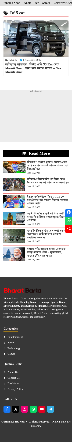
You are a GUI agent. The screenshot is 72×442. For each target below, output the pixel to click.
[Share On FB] (68, 213)
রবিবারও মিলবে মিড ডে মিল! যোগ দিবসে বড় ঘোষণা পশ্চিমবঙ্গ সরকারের (48, 181)
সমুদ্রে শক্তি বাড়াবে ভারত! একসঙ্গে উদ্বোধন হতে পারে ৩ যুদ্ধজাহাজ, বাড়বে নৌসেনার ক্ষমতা (46, 252)
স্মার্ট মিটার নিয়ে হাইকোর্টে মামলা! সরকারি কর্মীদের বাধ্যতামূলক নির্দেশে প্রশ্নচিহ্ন (47, 216)
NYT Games (42, 3)
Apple (27, 3)
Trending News (11, 3)
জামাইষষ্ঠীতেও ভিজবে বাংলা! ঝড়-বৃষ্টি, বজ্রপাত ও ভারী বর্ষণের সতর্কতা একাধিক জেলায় (48, 234)
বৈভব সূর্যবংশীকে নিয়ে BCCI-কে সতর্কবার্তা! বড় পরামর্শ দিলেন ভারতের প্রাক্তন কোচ (47, 200)
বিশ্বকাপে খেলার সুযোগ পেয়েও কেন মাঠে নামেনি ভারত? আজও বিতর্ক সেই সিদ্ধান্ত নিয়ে (47, 165)
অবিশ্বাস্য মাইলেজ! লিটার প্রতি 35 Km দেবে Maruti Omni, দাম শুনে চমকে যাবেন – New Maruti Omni (33, 68)
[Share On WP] (68, 221)
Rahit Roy (14, 60)
